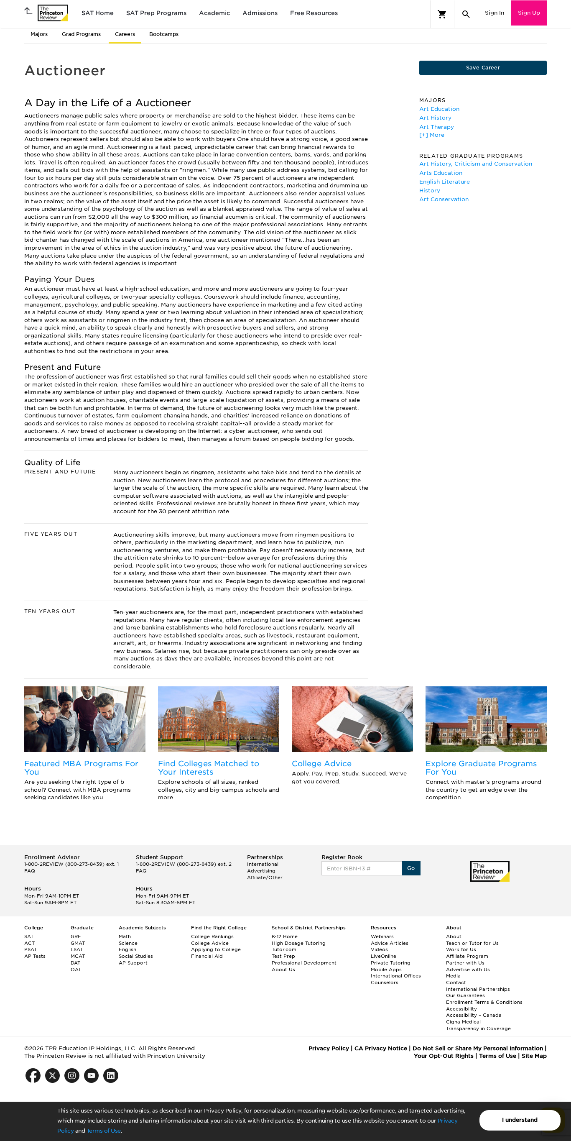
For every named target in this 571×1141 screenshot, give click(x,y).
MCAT (78, 956)
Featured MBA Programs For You (81, 767)
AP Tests (35, 956)
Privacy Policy (328, 1048)
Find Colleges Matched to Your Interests (208, 767)
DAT (75, 963)
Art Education (439, 109)
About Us (283, 969)
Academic (214, 13)
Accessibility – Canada (474, 1015)
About (453, 936)
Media (453, 976)
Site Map (534, 1056)
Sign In (494, 13)
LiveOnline (383, 956)
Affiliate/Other (265, 877)
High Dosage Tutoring (299, 943)
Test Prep (283, 956)
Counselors (384, 982)
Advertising (261, 871)
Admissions (260, 13)
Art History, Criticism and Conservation (475, 164)
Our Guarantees (465, 995)
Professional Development (304, 963)
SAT (28, 936)
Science (128, 943)
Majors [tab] (39, 34)
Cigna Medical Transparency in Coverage (478, 1025)
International (262, 864)
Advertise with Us (468, 969)
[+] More (431, 135)
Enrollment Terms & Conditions (484, 1002)
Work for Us (461, 949)
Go (411, 868)
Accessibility (461, 1009)
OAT (76, 969)
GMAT (78, 943)
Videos (379, 949)
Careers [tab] (125, 34)
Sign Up (529, 13)
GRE (76, 936)
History (429, 190)
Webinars (382, 936)
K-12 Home (285, 936)
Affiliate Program (467, 956)
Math (125, 936)
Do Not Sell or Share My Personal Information (478, 1048)
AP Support (133, 963)
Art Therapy (436, 127)
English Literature (444, 182)
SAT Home (98, 13)
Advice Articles (389, 943)
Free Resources (314, 13)
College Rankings (212, 936)
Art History (435, 118)
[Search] (466, 14)
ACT (29, 943)
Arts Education (440, 173)
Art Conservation (444, 199)
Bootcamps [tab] (163, 34)
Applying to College (216, 949)
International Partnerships (478, 989)
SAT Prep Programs (156, 13)
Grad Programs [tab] (81, 34)
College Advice (322, 763)
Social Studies (136, 956)
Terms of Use (104, 1131)
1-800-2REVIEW (71, 864)
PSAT (30, 949)
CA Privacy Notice (380, 1048)
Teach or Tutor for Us (472, 943)
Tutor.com (284, 949)
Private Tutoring (390, 963)
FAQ (29, 871)
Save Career (483, 67)
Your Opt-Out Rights (444, 1056)
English (127, 949)
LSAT (77, 949)
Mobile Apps (386, 969)
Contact (456, 982)
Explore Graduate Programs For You (481, 767)
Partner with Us (465, 963)
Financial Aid (207, 956)
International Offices (396, 976)
